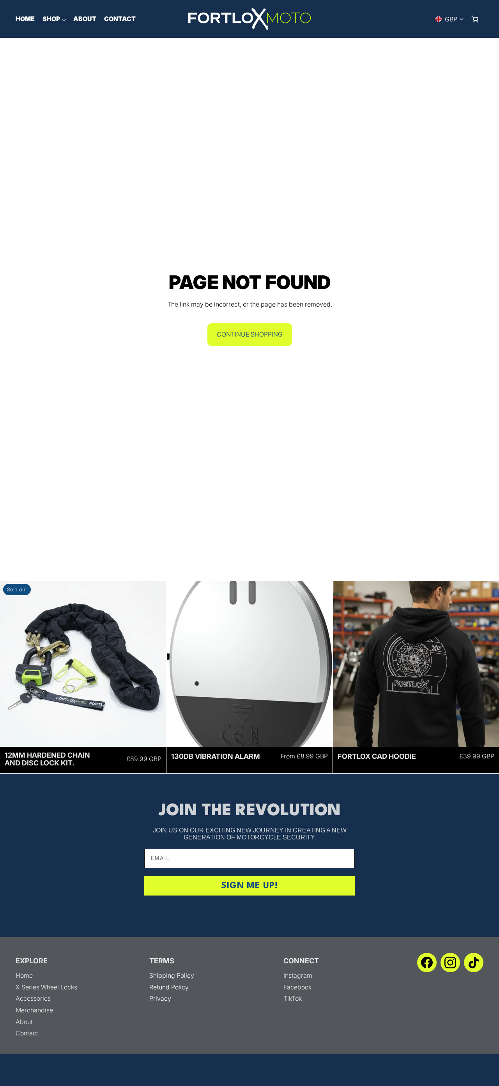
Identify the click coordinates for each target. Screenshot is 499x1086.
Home (24, 975)
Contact (27, 1033)
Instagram (297, 975)
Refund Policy (169, 987)
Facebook (297, 987)
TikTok (292, 998)
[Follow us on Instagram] (450, 962)
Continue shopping (250, 334)
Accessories (33, 998)
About (24, 1022)
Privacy (160, 998)
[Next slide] (154, 663)
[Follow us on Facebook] (427, 962)
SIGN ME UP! (249, 885)
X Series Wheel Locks (46, 987)
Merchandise (34, 1010)
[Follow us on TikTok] (473, 962)
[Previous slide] (11, 663)
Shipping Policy (171, 975)
